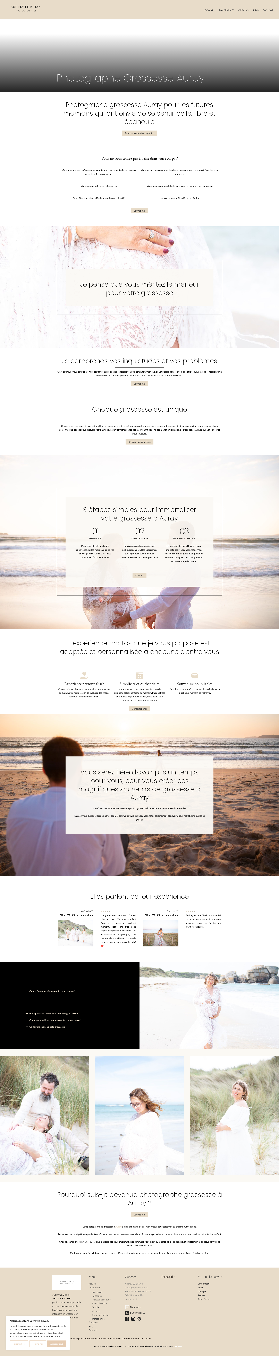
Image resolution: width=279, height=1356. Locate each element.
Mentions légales (74, 1338)
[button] (232, 10)
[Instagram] (133, 1319)
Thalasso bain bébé (101, 1299)
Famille (95, 1307)
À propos (93, 1322)
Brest (200, 1287)
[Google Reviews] (139, 1319)
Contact (93, 1330)
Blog (91, 1326)
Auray (118, 1226)
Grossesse (97, 1291)
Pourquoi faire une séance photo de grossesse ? (53, 1013)
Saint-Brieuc (204, 1299)
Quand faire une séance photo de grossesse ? (52, 991)
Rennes (201, 1295)
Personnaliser (19, 1344)
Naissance (97, 1295)
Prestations (94, 1287)
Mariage (96, 1311)
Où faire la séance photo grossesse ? (47, 1026)
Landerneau (204, 1283)
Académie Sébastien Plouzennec (160, 1346)
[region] (38, 1333)
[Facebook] (127, 1319)
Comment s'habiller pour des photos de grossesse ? (55, 1020)
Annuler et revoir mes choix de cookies (132, 1338)
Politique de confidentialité (97, 1338)
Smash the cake (99, 1303)
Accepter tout (56, 1344)
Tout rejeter (37, 1344)
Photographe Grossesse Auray (130, 78)
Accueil (92, 1283)
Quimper (202, 1291)
